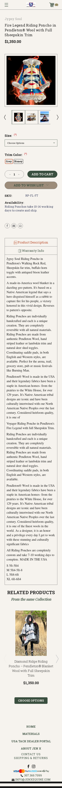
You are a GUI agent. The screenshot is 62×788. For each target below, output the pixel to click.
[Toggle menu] (10, 4)
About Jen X (31, 748)
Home (31, 726)
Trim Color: (16, 155)
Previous (4, 117)
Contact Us (31, 754)
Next (57, 117)
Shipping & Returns (31, 758)
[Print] (20, 225)
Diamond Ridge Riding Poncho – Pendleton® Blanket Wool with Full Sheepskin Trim (31, 668)
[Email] (13, 225)
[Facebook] (7, 225)
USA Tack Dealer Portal (31, 741)
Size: (11, 135)
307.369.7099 (33, 775)
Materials (31, 734)
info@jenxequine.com (32, 779)
